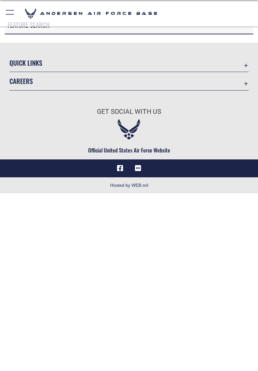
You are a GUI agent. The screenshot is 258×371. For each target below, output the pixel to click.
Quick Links (25, 63)
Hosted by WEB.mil (129, 185)
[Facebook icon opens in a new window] (120, 168)
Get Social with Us (129, 111)
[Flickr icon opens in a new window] (138, 168)
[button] (10, 13)
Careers (21, 81)
